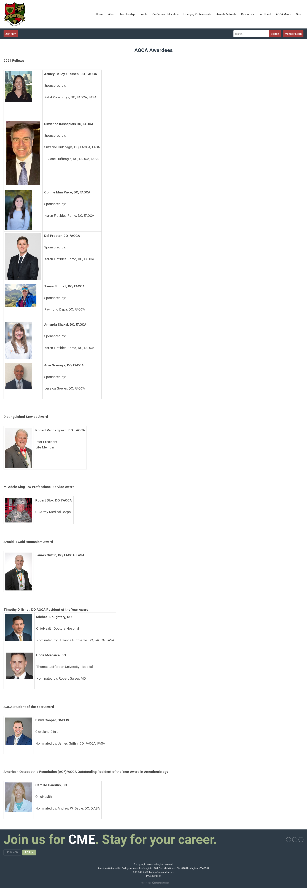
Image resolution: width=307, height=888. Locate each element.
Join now (12, 852)
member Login (293, 33)
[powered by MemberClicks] (153, 883)
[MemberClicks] (15, 14)
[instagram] (294, 839)
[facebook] (288, 839)
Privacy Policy (153, 875)
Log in (29, 852)
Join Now (10, 33)
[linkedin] (300, 839)
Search (275, 33)
